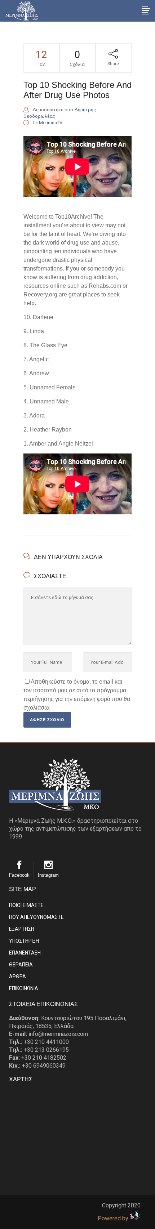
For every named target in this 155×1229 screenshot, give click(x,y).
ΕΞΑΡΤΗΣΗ (21, 929)
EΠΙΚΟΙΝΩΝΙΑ (23, 988)
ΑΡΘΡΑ (17, 976)
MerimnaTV (50, 122)
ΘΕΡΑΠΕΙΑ (21, 964)
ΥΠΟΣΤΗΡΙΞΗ (24, 941)
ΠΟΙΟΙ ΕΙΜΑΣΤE (26, 905)
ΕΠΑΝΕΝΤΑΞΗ (25, 953)
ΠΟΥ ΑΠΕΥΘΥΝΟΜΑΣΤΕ (36, 917)
